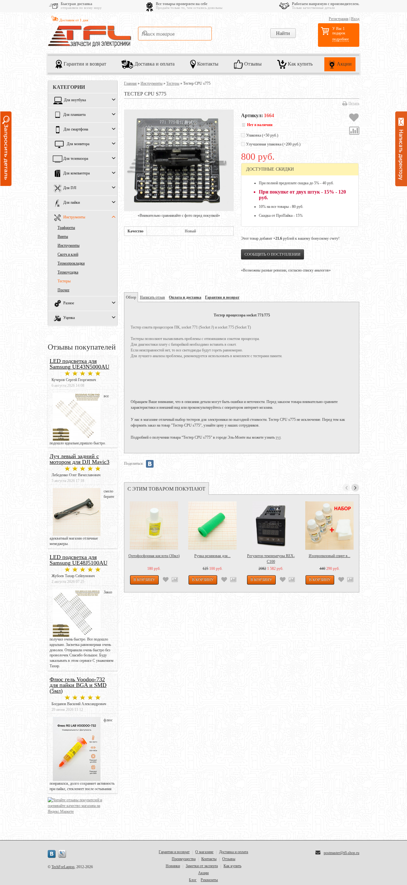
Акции (343, 63)
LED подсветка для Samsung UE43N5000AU (79, 364)
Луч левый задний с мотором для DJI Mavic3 (79, 459)
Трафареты (66, 227)
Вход (355, 19)
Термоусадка (68, 272)
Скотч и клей (68, 254)
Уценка (69, 318)
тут (278, 437)
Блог (193, 880)
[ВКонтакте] (150, 464)
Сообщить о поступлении (272, 254)
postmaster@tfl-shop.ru (341, 853)
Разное (68, 303)
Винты (63, 236)
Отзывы (252, 63)
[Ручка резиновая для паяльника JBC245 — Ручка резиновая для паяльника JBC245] (212, 525)
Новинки (173, 866)
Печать (353, 103)
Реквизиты (209, 880)
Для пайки (71, 203)
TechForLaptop (63, 867)
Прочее (63, 290)
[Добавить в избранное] (354, 118)
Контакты (207, 63)
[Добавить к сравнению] (354, 131)
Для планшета (74, 115)
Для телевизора (75, 159)
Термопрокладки (71, 263)
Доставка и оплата (154, 63)
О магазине (204, 852)
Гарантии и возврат (84, 63)
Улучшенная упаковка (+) (272, 144)
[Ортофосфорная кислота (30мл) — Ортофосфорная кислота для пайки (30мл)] (154, 525)
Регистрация (338, 19)
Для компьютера (76, 173)
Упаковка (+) (261, 135)
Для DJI (69, 188)
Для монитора (78, 144)
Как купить (299, 63)
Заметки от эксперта (202, 866)
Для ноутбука (75, 100)
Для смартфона (76, 129)
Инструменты (74, 217)
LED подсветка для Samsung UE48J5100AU (78, 560)
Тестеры (64, 281)
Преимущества (184, 859)
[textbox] (175, 33)
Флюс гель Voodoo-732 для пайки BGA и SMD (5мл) (78, 685)
